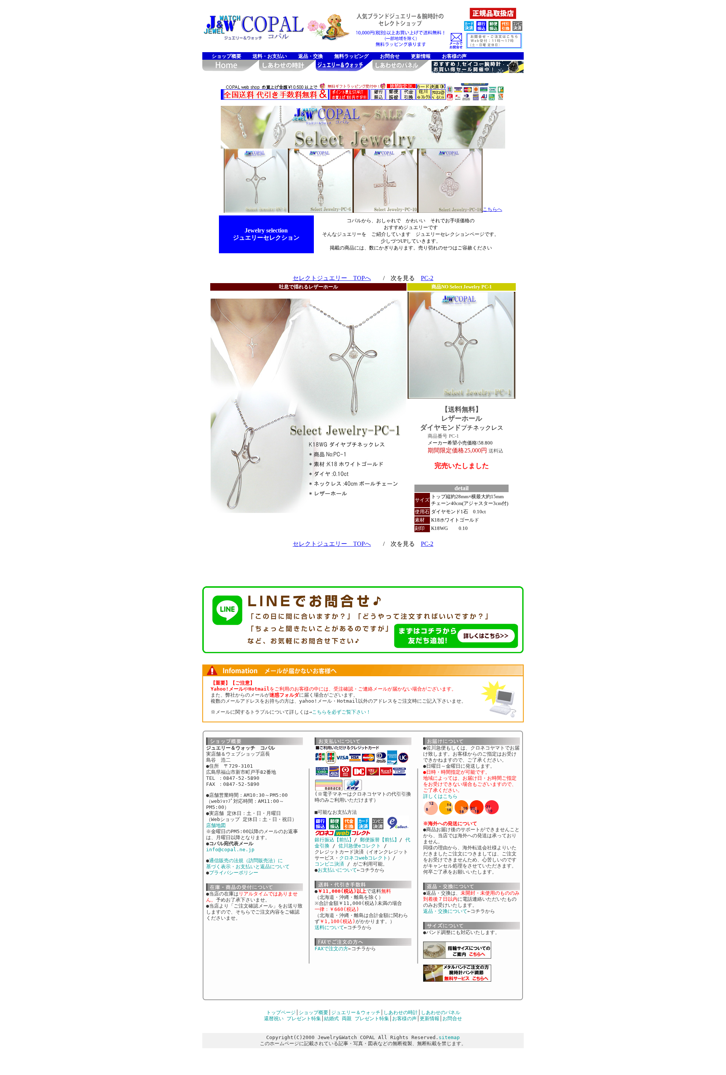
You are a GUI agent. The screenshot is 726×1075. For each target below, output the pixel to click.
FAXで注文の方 (331, 948)
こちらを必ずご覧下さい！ (341, 712)
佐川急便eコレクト (359, 846)
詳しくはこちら (440, 796)
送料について (329, 927)
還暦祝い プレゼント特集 (292, 1018)
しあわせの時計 (400, 1012)
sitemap (449, 1037)
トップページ (281, 1012)
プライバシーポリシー (233, 872)
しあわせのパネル (440, 1012)
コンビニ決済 (329, 864)
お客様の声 (454, 56)
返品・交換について (445, 911)
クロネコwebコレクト (363, 858)
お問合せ (390, 56)
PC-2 (427, 278)
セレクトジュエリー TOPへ (332, 278)
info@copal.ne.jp (230, 849)
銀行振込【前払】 (334, 840)
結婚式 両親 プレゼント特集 (356, 1018)
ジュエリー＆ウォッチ (355, 1012)
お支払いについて (337, 870)
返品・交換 (310, 56)
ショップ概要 (226, 56)
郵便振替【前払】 (379, 840)
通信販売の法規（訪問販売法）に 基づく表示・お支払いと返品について (248, 863)
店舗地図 (216, 825)
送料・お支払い (270, 56)
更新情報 (421, 56)
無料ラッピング (351, 56)
